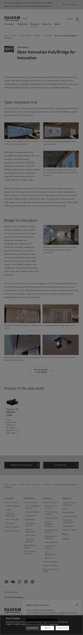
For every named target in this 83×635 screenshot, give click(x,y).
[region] (41, 625)
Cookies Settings (32, 628)
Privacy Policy (53, 624)
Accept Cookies (62, 628)
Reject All (47, 628)
